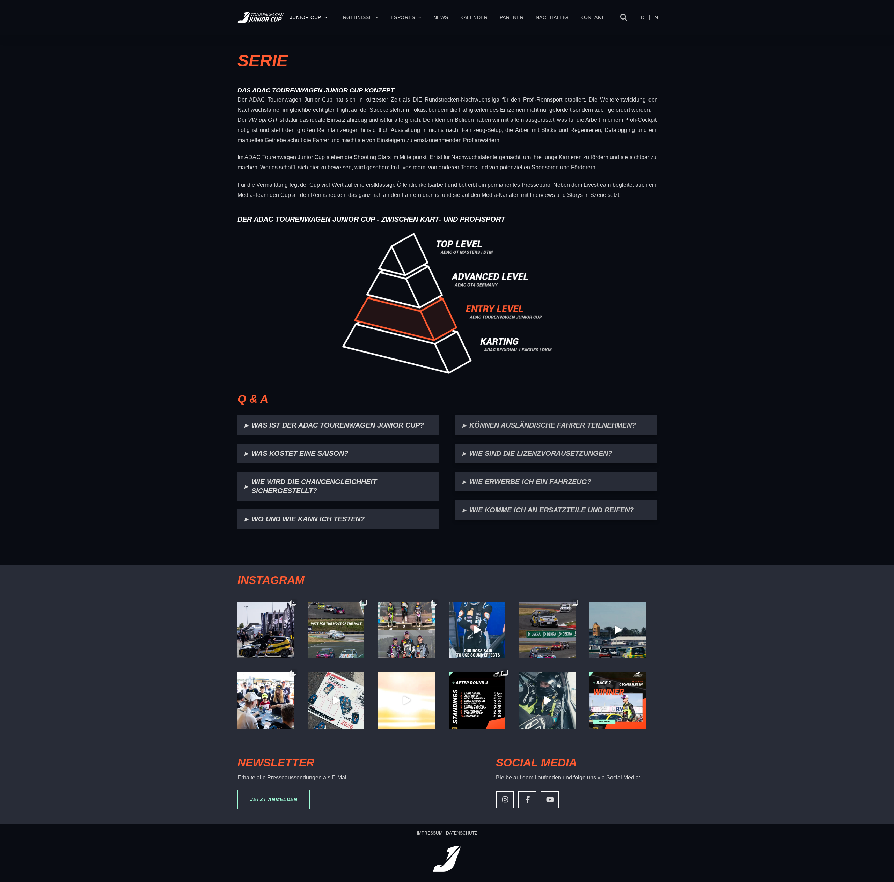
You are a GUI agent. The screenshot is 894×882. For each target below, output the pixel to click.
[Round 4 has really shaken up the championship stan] (477, 700)
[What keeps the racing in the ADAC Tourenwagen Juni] (617, 630)
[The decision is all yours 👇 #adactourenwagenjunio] (336, 630)
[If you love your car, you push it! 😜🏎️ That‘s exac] (265, 630)
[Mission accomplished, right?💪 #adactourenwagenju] (477, 630)
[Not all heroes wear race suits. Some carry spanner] (547, 630)
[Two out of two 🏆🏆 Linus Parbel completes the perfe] (617, 700)
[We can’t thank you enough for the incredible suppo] (265, 700)
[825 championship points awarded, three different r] (406, 630)
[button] (623, 17)
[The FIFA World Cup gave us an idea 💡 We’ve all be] (336, 700)
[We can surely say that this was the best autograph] (406, 700)
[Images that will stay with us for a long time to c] (547, 700)
